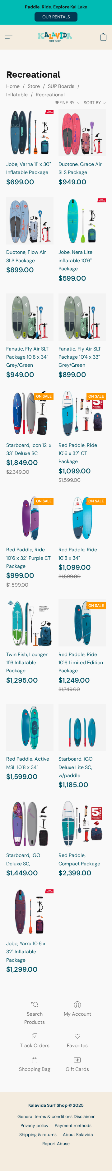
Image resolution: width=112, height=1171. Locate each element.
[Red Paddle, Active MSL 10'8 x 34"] (30, 727)
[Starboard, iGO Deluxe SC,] (30, 824)
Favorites (77, 1045)
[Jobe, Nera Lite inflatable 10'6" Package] (82, 220)
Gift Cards (77, 1069)
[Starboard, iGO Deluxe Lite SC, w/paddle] (82, 727)
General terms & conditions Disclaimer (56, 1116)
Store (34, 86)
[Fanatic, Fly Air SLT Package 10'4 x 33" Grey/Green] (82, 317)
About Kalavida (78, 1134)
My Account (77, 1014)
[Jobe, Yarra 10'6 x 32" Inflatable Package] (30, 912)
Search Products (34, 1018)
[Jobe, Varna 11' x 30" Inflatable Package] (30, 132)
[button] (56, 17)
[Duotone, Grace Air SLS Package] (82, 132)
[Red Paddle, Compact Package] (82, 824)
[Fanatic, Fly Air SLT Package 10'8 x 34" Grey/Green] (30, 317)
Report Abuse (56, 1143)
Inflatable (17, 94)
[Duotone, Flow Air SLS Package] (30, 220)
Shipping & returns (38, 1134)
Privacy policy (35, 1125)
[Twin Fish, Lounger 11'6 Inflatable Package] (30, 622)
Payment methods (73, 1125)
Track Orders (34, 1045)
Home (13, 86)
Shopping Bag (34, 1069)
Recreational (50, 94)
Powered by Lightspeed (56, 1154)
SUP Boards (61, 86)
